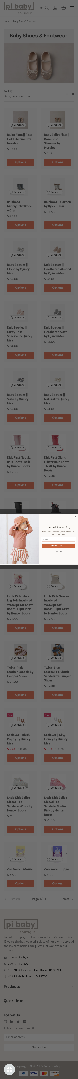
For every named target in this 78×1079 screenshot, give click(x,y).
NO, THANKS (58, 551)
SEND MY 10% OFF (58, 546)
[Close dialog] (76, 516)
